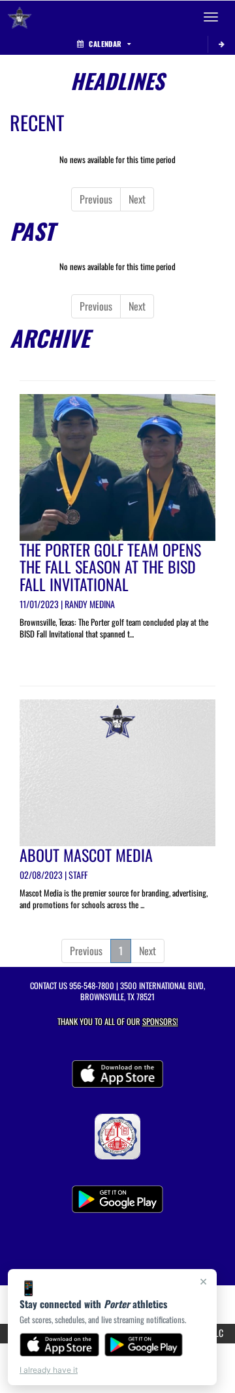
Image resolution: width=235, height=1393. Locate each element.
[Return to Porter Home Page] (19, 17)
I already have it (49, 1370)
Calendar (105, 43)
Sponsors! (160, 1021)
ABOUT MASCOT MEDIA (86, 854)
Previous (96, 199)
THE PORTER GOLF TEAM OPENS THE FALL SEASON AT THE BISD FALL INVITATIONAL (110, 567)
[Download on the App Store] (59, 1344)
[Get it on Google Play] (143, 1344)
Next (137, 199)
